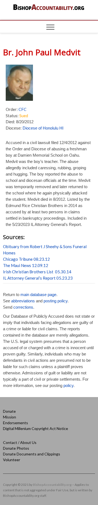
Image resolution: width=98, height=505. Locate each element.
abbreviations (23, 301)
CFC (22, 109)
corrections (23, 307)
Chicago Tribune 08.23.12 (26, 259)
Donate (9, 411)
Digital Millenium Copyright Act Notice (35, 428)
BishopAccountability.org (52, 485)
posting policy (56, 301)
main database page (38, 294)
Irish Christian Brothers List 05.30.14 (37, 271)
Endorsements (15, 422)
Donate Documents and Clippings (31, 454)
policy (68, 385)
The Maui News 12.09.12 (25, 265)
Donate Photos (16, 448)
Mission (9, 417)
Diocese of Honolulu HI (43, 128)
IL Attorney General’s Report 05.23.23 (38, 278)
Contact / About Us (19, 442)
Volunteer (11, 459)
